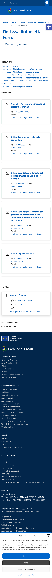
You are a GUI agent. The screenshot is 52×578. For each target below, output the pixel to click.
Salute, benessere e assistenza (14, 421)
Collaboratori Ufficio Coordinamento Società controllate (24, 69)
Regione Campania (10, 3)
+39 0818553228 (21, 111)
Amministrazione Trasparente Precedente (18, 528)
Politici (4, 371)
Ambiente (5, 392)
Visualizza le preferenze (26, 569)
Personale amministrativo (12, 374)
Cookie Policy (21, 575)
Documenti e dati (8, 377)
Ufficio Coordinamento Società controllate (25, 138)
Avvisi (3, 444)
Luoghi (4, 459)
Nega (26, 562)
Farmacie (5, 473)
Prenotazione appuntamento (13, 519)
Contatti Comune (18, 295)
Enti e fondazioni (8, 368)
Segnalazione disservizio (11, 522)
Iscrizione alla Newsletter (11, 447)
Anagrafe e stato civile (10, 395)
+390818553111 (25, 300)
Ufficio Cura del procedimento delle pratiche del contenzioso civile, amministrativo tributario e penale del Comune (28, 216)
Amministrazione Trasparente (13, 530)
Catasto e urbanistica (10, 403)
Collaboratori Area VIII (10, 66)
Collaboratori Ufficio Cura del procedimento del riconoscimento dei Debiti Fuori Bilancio (20, 73)
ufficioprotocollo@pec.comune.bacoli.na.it (27, 311)
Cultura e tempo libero (10, 406)
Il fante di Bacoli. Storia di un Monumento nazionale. (22, 482)
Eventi (4, 462)
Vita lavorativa (7, 426)
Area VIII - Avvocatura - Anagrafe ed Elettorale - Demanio (28, 105)
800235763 (23, 304)
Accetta (26, 556)
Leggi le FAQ (6, 516)
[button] (49, 27)
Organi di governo (9, 360)
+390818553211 (18, 147)
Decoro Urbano (7, 479)
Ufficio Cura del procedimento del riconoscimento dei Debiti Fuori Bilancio (27, 175)
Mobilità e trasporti (9, 418)
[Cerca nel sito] (45, 10)
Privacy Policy (30, 575)
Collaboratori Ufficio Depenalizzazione (16, 86)
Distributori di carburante (11, 476)
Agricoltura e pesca (9, 389)
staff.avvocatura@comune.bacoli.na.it (26, 117)
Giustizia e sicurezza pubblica (13, 412)
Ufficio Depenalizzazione (22, 253)
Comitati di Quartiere (10, 470)
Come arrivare (7, 467)
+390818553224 (21, 144)
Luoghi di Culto (7, 465)
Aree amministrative (10, 363)
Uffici (3, 365)
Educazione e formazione (11, 409)
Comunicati (6, 441)
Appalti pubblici (7, 398)
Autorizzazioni (7, 400)
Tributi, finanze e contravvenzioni (15, 424)
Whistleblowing (7, 525)
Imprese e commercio (10, 415)
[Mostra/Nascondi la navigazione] (2, 10)
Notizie (4, 438)
